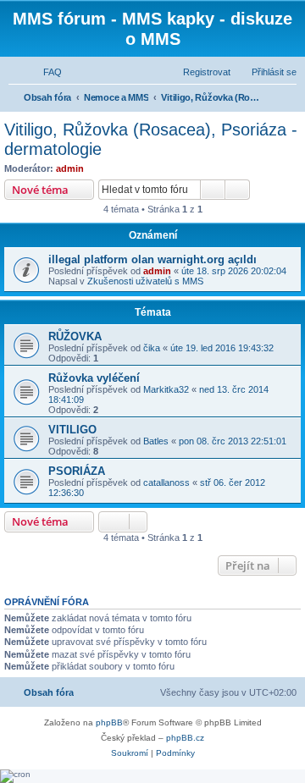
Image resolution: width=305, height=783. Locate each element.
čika (151, 348)
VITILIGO (72, 429)
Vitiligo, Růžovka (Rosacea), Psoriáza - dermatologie (150, 139)
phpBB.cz (185, 737)
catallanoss (166, 482)
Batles (156, 441)
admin (70, 168)
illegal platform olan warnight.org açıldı (152, 259)
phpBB (109, 722)
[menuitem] (45, 72)
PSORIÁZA (76, 471)
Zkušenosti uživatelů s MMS (145, 281)
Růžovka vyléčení (94, 378)
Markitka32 (166, 389)
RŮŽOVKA (75, 336)
